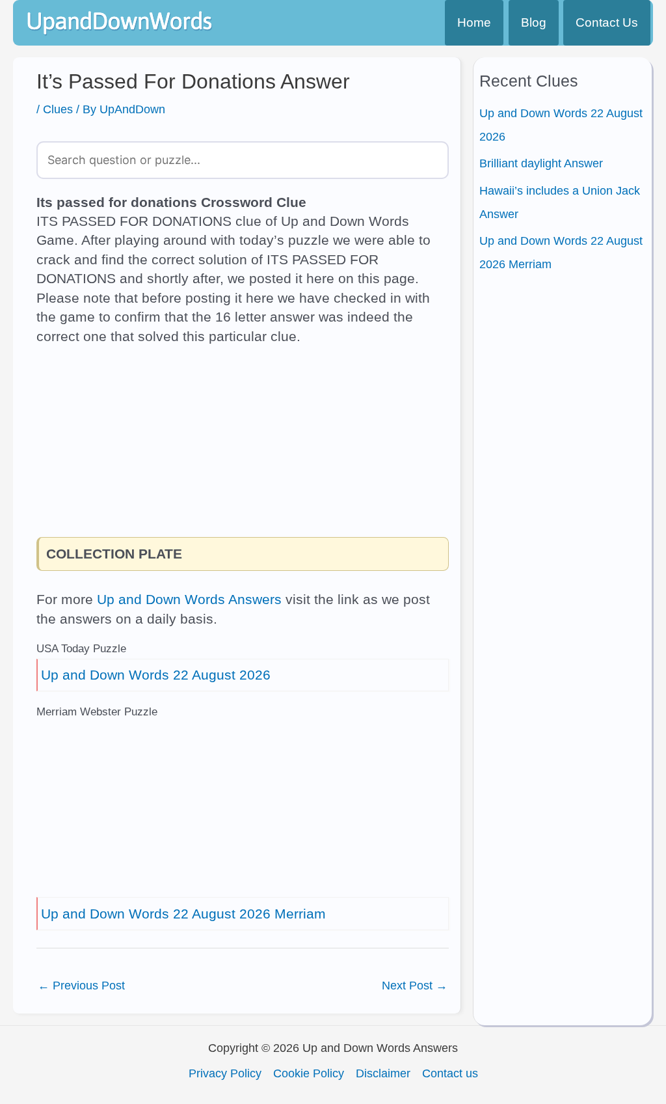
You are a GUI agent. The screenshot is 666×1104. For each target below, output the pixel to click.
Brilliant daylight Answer (541, 163)
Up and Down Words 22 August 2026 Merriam (183, 913)
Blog (533, 22)
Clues (58, 109)
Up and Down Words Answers (189, 599)
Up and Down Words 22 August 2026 (156, 674)
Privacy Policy (225, 1073)
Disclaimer (383, 1073)
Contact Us (607, 22)
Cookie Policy (308, 1073)
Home (474, 22)
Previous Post (81, 985)
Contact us (450, 1073)
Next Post (414, 985)
